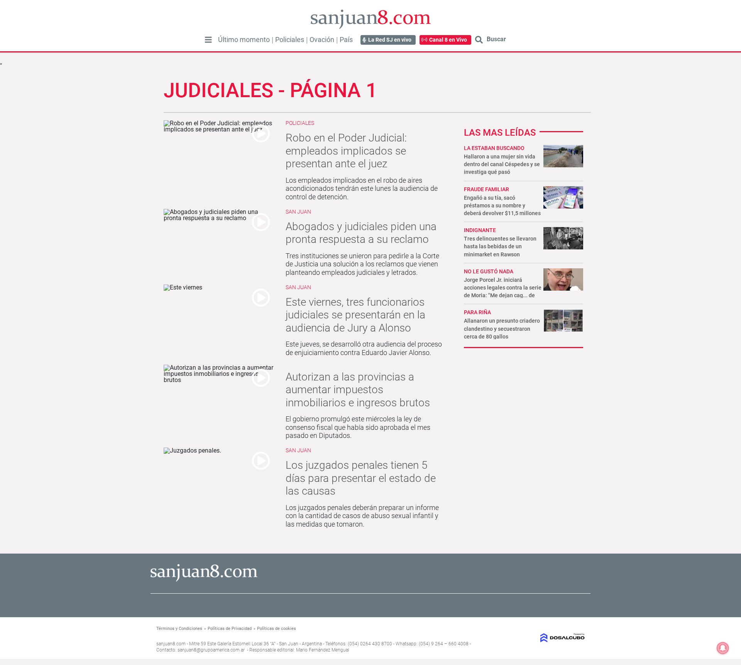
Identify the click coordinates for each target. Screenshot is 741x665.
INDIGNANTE (480, 230)
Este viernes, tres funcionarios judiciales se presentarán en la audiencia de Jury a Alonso (355, 315)
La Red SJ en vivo (389, 40)
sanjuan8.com (171, 643)
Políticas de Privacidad (230, 628)
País (346, 39)
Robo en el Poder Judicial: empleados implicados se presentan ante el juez (346, 150)
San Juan (298, 212)
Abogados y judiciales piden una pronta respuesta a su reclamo (361, 233)
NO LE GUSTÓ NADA (488, 271)
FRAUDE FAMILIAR (486, 189)
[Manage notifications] (723, 648)
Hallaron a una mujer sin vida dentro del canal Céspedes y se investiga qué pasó (502, 164)
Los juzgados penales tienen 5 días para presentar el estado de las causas (361, 478)
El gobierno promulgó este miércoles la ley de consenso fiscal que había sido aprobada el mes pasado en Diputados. (358, 427)
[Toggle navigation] (208, 39)
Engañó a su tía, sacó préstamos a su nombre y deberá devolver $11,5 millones (502, 205)
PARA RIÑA (477, 312)
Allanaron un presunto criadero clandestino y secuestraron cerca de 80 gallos (502, 328)
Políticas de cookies (276, 628)
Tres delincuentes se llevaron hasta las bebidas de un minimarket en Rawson (500, 246)
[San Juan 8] (204, 580)
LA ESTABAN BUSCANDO (494, 148)
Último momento (244, 39)
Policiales (289, 39)
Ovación (322, 39)
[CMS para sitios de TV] (535, 638)
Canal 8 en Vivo (448, 40)
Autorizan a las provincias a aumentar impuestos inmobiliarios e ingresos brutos (358, 389)
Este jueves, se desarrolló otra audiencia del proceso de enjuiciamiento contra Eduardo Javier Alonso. (364, 348)
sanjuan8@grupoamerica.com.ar (211, 650)
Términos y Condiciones (179, 628)
